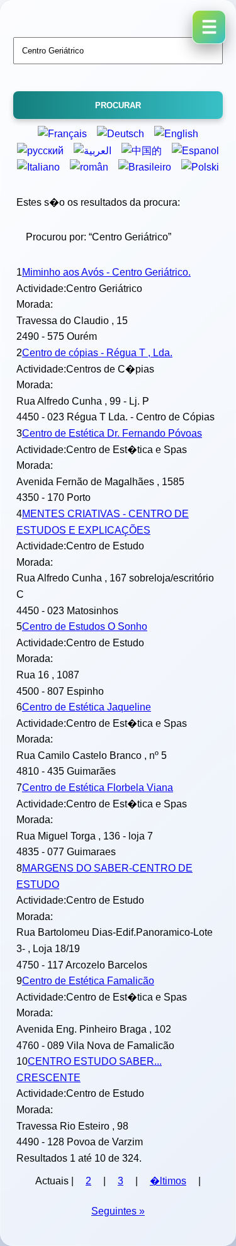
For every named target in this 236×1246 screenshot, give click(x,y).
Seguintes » (118, 1211)
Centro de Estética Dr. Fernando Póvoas (112, 433)
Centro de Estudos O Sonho (84, 626)
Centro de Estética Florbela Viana (97, 787)
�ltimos (168, 1181)
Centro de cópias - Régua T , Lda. (97, 352)
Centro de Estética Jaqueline (86, 707)
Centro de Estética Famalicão (88, 980)
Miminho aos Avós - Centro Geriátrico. (106, 272)
